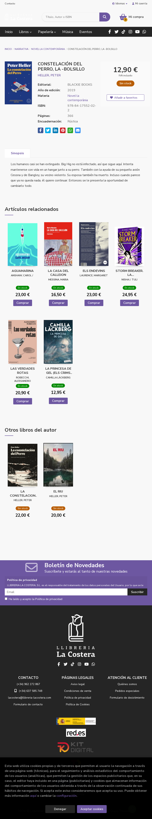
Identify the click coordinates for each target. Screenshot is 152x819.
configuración (66, 795)
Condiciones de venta (77, 691)
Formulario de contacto (28, 704)
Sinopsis (17, 153)
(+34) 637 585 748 (30, 691)
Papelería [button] (46, 31)
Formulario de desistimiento (127, 698)
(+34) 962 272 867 (28, 684)
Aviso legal (78, 684)
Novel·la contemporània (48, 49)
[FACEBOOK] (110, 32)
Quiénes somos (127, 684)
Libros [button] (24, 31)
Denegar (60, 809)
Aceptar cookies (92, 809)
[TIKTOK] (123, 32)
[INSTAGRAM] (130, 32)
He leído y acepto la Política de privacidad (35, 599)
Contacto (10, 3)
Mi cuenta (141, 3)
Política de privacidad (77, 698)
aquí (33, 795)
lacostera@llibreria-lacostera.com (29, 698)
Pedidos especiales (127, 691)
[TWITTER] (117, 32)
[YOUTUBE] (137, 32)
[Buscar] (104, 17)
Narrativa (21, 49)
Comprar (22, 303)
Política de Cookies (78, 704)
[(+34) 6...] (144, 32)
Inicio (8, 49)
